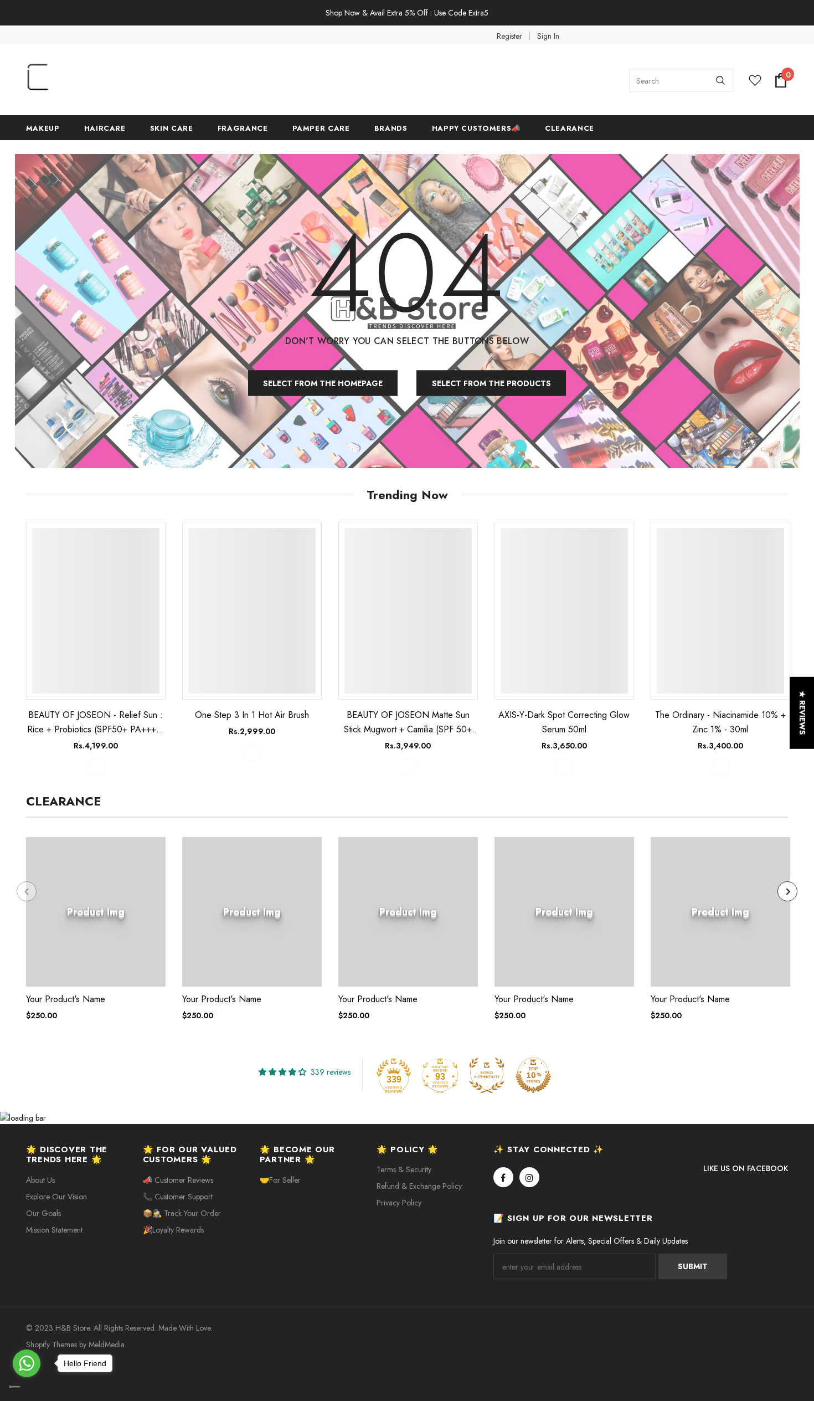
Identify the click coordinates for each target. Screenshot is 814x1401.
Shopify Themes (51, 1344)
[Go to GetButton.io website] (26, 1387)
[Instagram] (529, 1177)
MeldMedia (107, 1344)
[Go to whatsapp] (26, 1363)
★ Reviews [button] (802, 712)
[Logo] (109, 80)
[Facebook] (503, 1177)
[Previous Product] (27, 891)
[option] (96, 649)
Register (509, 36)
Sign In (548, 36)
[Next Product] (787, 891)
